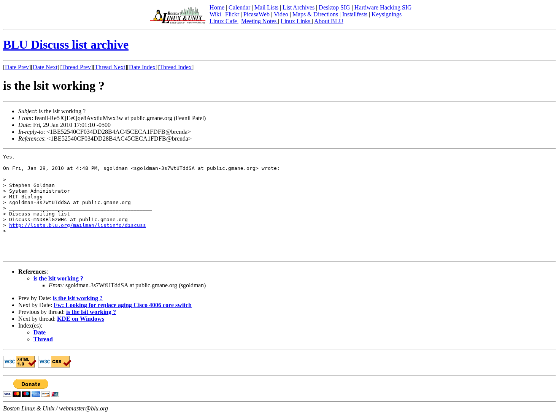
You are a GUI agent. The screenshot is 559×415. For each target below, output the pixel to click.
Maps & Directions (316, 14)
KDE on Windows (80, 318)
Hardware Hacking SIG (383, 7)
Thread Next (110, 67)
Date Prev (17, 67)
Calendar (240, 7)
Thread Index (175, 67)
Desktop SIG (335, 7)
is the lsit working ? (58, 278)
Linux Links (296, 21)
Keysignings (387, 14)
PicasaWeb (257, 14)
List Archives (299, 7)
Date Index (142, 67)
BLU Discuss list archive (66, 44)
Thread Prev (76, 67)
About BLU (328, 21)
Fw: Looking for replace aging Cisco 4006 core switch (123, 305)
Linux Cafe (224, 21)
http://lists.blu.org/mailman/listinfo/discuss (77, 225)
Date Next (45, 67)
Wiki (216, 14)
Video (282, 14)
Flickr (233, 14)
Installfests (355, 14)
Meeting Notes (259, 21)
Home (218, 7)
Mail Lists (267, 7)
